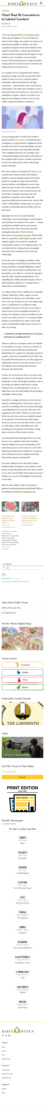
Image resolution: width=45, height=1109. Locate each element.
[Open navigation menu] (41, 3)
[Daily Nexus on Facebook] (3, 1036)
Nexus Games (9, 658)
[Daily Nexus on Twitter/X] (6, 1036)
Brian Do (7, 24)
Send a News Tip (7, 1074)
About (5, 1042)
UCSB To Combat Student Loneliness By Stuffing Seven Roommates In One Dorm (30, 518)
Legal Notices (6, 1059)
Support (5, 1084)
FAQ (3, 1055)
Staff (3, 1047)
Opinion (5, 11)
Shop (3, 1093)
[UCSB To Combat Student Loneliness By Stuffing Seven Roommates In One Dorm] (30, 506)
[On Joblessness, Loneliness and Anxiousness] (11, 540)
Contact (5, 1065)
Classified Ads (6, 1078)
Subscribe (22, 777)
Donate (4, 1089)
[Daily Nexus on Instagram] (9, 1036)
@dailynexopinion (10, 824)
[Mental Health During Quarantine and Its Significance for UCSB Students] (10, 506)
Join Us (4, 1051)
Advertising (6, 1070)
